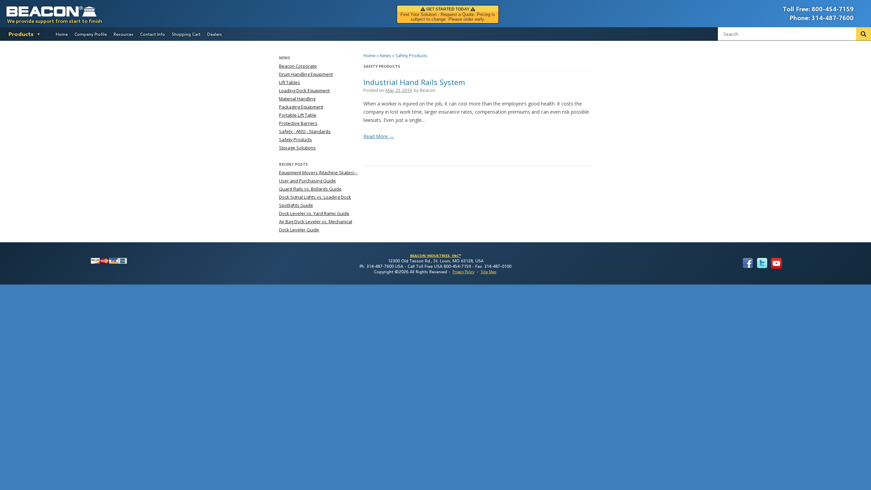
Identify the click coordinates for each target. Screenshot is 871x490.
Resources (123, 34)
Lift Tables (289, 82)
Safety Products (411, 56)
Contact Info (152, 34)
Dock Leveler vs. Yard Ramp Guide (314, 213)
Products (21, 33)
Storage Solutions (297, 148)
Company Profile (91, 34)
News (385, 56)
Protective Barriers (298, 123)
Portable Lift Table (297, 115)
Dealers (214, 34)
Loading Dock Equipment (304, 90)
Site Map (488, 272)
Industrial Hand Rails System (414, 82)
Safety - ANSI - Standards (305, 131)
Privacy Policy (463, 272)
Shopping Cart (186, 34)
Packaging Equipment (301, 107)
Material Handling (297, 99)
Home (62, 34)
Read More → (378, 136)
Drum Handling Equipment (306, 74)
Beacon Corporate (298, 66)
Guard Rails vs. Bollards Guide (310, 189)
